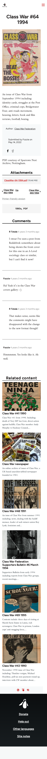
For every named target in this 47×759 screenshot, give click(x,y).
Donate (23, 714)
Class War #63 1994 (9, 191)
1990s (18, 208)
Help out (23, 721)
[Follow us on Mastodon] (27, 690)
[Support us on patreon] (23, 690)
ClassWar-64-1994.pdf (15, 180)
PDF (25, 208)
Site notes (23, 736)
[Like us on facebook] (18, 690)
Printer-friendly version (13, 198)
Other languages (23, 729)
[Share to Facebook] (8, 151)
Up (16, 190)
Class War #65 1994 (34, 191)
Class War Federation (24, 128)
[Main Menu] (43, 5)
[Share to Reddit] (13, 151)
